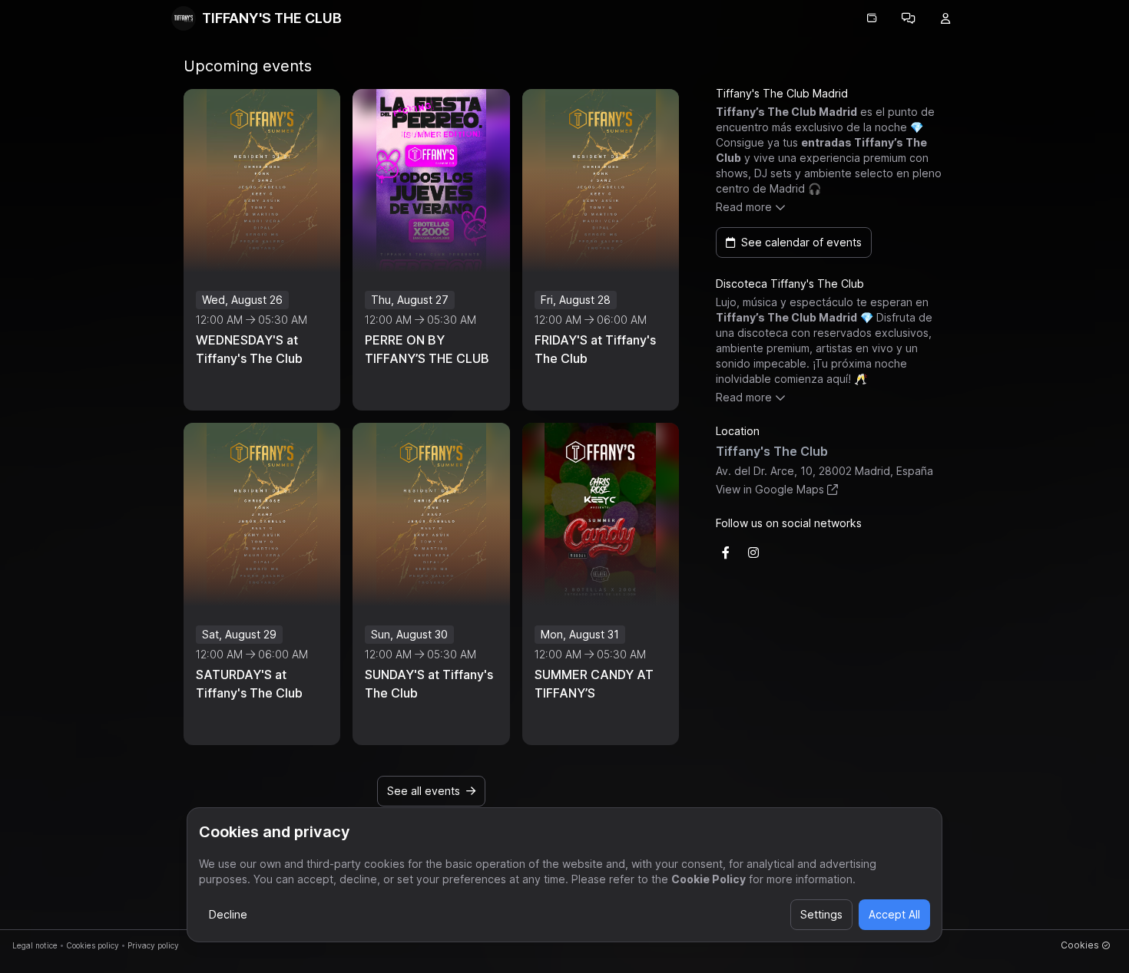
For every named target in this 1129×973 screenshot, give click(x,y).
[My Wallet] (871, 18)
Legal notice (35, 945)
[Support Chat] (908, 18)
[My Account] (945, 18)
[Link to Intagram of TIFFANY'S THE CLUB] (753, 552)
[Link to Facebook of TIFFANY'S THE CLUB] (726, 552)
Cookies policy (92, 945)
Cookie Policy (708, 879)
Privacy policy (153, 945)
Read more (744, 206)
